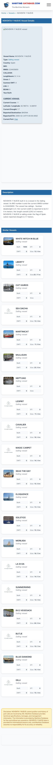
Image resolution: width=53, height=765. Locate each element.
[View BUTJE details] (8, 636)
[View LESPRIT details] (8, 404)
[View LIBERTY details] (8, 264)
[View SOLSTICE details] (8, 520)
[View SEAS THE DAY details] (8, 473)
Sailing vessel (13, 60)
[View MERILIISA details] (8, 543)
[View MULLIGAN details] (8, 357)
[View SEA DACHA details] (8, 311)
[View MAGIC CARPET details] (8, 450)
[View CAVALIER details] (8, 427)
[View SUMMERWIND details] (8, 590)
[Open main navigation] (49, 5)
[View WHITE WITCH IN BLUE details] (8, 241)
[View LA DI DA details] (8, 566)
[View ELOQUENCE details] (8, 497)
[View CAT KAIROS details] (8, 288)
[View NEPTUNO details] (8, 381)
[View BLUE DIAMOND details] (8, 659)
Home (3, 13)
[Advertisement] (26, 739)
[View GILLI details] (8, 683)
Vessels (11, 13)
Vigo (16, 119)
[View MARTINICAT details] (8, 334)
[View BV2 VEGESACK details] (8, 613)
